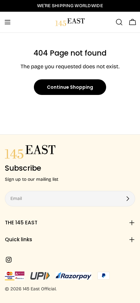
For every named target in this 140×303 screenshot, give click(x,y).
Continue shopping (70, 87)
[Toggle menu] (7, 22)
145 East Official (39, 289)
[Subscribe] (127, 198)
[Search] (119, 22)
